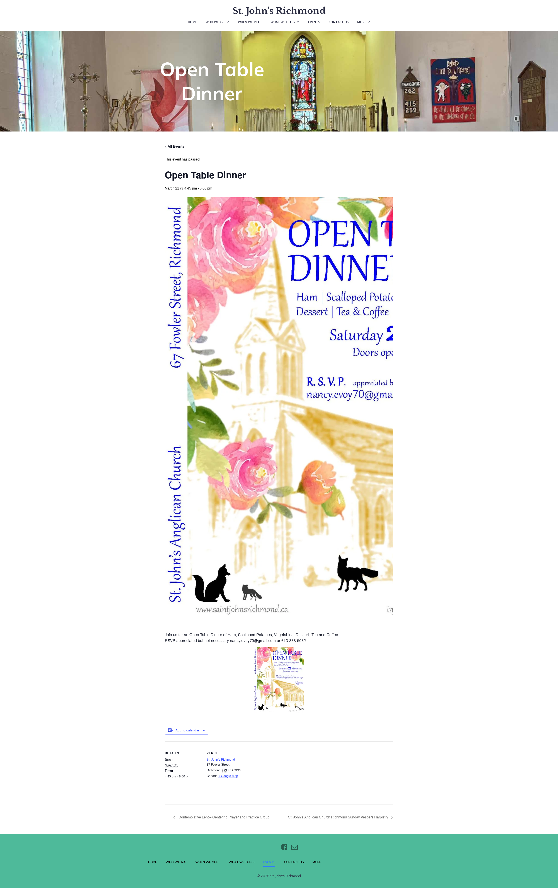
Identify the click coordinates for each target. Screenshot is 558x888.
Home (192, 22)
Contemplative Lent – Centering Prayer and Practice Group (223, 817)
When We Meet (250, 22)
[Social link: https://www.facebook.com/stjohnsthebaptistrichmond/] (286, 847)
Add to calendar (187, 730)
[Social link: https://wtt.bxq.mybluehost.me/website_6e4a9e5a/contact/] (296, 847)
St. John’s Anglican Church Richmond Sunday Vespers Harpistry (338, 817)
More (317, 862)
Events (314, 22)
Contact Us (339, 22)
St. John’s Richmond (221, 759)
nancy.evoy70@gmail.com (253, 640)
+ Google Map (228, 776)
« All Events (174, 146)
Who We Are (176, 862)
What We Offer (242, 862)
